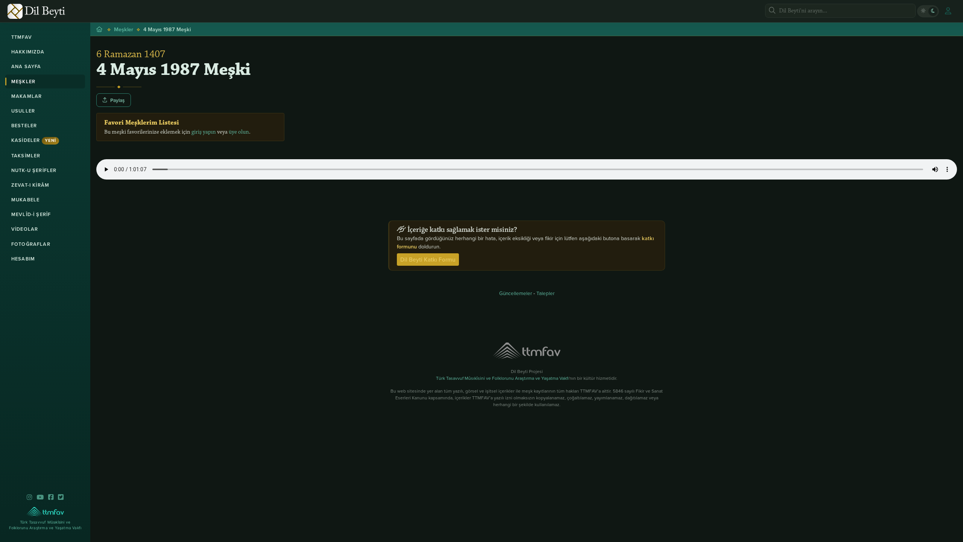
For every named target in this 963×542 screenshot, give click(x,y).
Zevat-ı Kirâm (30, 185)
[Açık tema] (923, 11)
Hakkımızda (28, 51)
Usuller (23, 110)
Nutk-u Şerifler (33, 170)
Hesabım (23, 258)
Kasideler (33, 140)
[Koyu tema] (932, 11)
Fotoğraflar (30, 244)
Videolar (24, 229)
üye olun (239, 132)
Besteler (24, 125)
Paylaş (117, 100)
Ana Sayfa (26, 66)
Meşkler (23, 81)
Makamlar (26, 96)
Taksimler (25, 155)
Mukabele (25, 199)
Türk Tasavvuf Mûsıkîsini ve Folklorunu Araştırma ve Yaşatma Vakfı (502, 378)
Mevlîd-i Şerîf (31, 214)
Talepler (545, 293)
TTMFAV (21, 37)
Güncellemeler (515, 293)
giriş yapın (203, 132)
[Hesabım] (947, 11)
